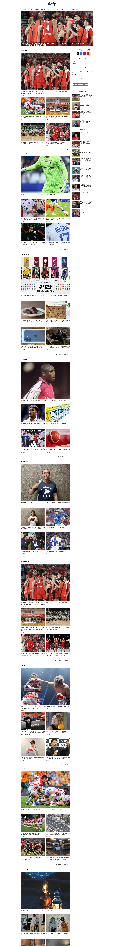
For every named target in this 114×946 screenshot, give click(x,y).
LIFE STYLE (24, 869)
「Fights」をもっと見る (63, 764)
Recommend (25, 254)
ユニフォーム (77, 82)
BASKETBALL (85, 84)
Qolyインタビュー (86, 82)
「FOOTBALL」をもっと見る (62, 456)
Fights (23, 665)
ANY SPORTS (25, 769)
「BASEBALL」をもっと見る (62, 557)
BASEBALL (24, 461)
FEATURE (24, 50)
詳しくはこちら (75, 63)
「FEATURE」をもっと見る (62, 149)
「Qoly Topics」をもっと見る (62, 249)
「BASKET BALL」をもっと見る (61, 660)
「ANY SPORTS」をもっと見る (61, 864)
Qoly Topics (24, 154)
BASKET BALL (25, 562)
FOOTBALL (24, 359)
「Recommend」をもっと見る (61, 354)
